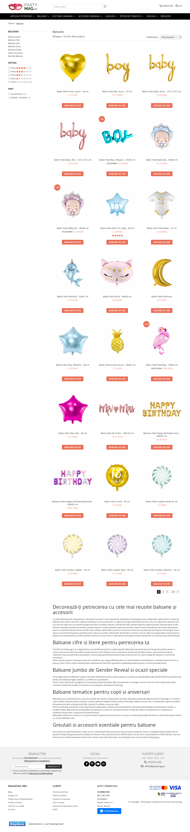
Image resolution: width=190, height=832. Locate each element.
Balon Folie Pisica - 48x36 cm (117, 296)
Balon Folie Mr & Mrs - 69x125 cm (117, 433)
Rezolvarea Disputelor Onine (65, 806)
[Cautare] (105, 6)
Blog (10, 792)
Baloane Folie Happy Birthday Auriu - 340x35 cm (161, 434)
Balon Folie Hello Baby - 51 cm (162, 228)
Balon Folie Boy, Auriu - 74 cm (117, 91)
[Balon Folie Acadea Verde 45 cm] (162, 478)
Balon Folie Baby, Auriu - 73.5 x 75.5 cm (161, 91)
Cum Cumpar (58, 802)
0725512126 (155, 762)
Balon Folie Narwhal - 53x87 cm (72, 296)
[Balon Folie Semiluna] (162, 273)
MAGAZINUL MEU (17, 785)
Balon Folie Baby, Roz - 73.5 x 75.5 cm (72, 159)
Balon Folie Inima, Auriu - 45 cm (72, 91)
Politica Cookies (15, 802)
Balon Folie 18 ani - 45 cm (117, 501)
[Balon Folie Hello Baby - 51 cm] (162, 204)
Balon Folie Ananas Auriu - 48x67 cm (117, 364)
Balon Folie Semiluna (161, 296)
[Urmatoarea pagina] (178, 592)
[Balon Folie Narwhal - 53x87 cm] (73, 273)
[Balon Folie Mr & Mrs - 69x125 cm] (117, 409)
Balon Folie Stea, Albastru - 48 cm (72, 364)
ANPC (55, 809)
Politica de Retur (60, 795)
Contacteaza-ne (111, 811)
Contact (11, 809)
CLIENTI (57, 785)
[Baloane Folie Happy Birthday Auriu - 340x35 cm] (162, 409)
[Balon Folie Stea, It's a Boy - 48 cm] (117, 204)
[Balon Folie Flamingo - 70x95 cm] (162, 341)
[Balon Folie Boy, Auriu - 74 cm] (117, 68)
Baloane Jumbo (15, 49)
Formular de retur (60, 792)
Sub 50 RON (16, 94)
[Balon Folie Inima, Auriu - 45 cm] (73, 68)
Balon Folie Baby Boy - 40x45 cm (162, 159)
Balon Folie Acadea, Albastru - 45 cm (162, 569)
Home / (12, 23)
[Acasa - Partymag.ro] (23, 6)
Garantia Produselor (62, 799)
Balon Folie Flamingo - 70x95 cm (162, 364)
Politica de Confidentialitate (40, 773)
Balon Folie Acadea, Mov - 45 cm (117, 569)
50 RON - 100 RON (19, 97)
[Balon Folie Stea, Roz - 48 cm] (73, 409)
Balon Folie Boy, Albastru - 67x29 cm (117, 159)
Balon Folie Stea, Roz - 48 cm (72, 433)
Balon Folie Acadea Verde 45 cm (162, 501)
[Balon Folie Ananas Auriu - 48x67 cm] (117, 341)
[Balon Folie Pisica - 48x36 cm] (117, 273)
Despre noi (13, 795)
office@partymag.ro (154, 766)
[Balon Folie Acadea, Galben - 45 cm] (73, 546)
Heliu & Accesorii (15, 53)
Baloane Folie (14, 40)
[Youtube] (97, 763)
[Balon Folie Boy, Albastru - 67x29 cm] (117, 136)
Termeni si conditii (16, 806)
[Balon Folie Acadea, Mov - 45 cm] (117, 546)
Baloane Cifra (14, 43)
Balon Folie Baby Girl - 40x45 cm (73, 228)
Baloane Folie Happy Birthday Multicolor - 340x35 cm (72, 503)
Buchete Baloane (15, 56)
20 (173, 591)
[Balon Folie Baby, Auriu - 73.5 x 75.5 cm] (162, 68)
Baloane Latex (14, 37)
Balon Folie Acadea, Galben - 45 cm (72, 569)
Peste (13, 68)
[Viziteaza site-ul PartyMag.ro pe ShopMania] (17, 823)
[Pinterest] (92, 763)
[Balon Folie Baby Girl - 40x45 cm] (73, 204)
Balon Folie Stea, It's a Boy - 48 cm (117, 228)
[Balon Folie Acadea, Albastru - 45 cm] (162, 546)
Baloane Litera (14, 46)
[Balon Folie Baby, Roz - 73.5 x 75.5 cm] (73, 136)
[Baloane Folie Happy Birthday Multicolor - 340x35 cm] (73, 478)
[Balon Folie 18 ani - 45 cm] (117, 478)
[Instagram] (103, 763)
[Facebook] (86, 763)
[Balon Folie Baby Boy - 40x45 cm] (162, 136)
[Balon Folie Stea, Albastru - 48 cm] (73, 341)
